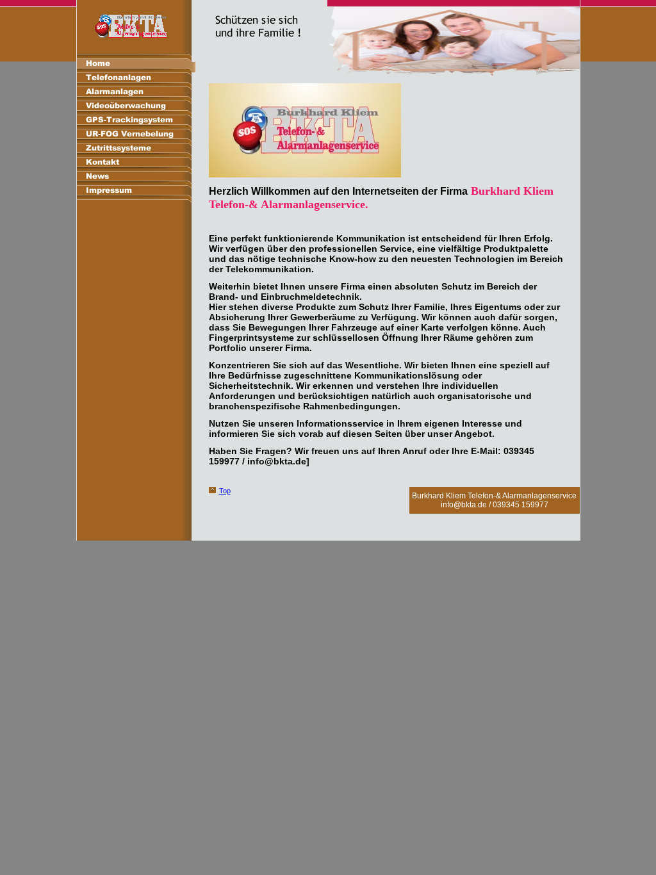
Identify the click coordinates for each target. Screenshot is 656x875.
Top (225, 491)
